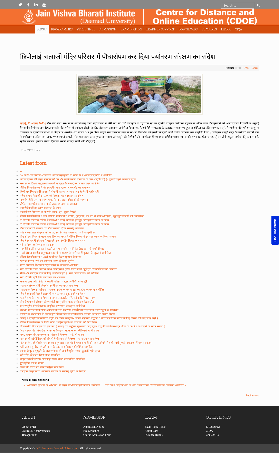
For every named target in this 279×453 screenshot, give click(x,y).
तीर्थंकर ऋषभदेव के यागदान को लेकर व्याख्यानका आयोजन (49, 204)
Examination (131, 29)
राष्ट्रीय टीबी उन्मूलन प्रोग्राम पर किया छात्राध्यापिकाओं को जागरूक (54, 200)
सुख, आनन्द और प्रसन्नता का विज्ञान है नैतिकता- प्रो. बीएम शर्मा (52, 334)
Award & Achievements (36, 431)
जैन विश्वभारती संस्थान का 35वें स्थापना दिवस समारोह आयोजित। (53, 228)
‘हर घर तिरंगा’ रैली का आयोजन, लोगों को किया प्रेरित (47, 261)
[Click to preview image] (139, 94)
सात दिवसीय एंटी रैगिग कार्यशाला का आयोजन (42, 277)
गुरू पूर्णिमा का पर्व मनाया (32, 363)
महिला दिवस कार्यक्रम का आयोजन (37, 245)
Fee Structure (91, 431)
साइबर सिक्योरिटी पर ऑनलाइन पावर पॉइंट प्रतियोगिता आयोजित (52, 359)
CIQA (238, 29)
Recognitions (29, 435)
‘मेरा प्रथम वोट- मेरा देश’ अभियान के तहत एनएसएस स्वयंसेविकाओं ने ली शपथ (59, 330)
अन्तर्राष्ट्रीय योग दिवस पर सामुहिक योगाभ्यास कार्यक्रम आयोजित (52, 306)
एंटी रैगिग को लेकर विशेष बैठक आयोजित (40, 355)
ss (21, 171)
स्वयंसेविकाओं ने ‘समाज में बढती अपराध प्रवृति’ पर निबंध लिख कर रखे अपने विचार (62, 249)
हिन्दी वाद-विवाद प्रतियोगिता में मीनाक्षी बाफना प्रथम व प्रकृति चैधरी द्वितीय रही (59, 191)
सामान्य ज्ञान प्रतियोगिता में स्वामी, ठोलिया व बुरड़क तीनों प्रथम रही (53, 281)
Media (226, 29)
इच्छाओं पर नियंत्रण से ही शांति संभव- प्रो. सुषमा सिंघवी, (48, 212)
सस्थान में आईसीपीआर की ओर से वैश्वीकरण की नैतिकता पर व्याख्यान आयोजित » (145, 385)
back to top (252, 395)
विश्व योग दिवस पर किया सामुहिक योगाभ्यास (42, 367)
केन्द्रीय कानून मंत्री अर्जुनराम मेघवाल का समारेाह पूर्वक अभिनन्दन (53, 371)
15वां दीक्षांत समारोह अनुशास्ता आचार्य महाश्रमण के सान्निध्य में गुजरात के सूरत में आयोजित (65, 253)
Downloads (188, 29)
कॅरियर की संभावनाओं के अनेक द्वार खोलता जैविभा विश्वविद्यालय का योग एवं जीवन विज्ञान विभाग (67, 314)
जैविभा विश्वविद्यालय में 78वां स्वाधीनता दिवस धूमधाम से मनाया (50, 257)
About (42, 29)
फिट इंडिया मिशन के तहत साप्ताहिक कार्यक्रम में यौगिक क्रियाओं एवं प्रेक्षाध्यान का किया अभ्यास (68, 236)
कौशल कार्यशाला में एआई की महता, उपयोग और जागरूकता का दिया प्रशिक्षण (58, 232)
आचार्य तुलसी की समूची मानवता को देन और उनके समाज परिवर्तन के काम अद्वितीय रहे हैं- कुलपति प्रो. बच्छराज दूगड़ (78, 179)
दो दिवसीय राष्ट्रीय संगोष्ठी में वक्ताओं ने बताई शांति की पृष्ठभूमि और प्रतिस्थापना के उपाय (64, 220)
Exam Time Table (155, 426)
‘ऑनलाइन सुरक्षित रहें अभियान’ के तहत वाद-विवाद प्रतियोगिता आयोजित (56, 347)
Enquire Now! (275, 230)
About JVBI (29, 426)
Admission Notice (93, 426)
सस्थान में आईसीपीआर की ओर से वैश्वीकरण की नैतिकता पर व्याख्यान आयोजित (59, 338)
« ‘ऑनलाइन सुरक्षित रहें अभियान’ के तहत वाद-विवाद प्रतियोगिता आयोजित (62, 385)
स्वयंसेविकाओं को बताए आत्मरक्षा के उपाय (40, 208)
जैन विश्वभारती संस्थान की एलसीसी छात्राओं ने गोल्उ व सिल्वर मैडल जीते (57, 302)
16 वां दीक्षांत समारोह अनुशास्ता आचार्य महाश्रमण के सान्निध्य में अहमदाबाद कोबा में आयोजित (66, 175)
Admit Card (151, 431)
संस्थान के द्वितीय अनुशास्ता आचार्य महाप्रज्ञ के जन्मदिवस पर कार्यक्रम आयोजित (60, 183)
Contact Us (212, 435)
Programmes (62, 29)
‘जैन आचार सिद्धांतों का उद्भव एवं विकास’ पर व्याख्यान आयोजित (51, 195)
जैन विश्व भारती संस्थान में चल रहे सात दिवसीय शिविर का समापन (52, 240)
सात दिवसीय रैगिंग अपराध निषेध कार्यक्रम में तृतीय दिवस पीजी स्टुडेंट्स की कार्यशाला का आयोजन (68, 269)
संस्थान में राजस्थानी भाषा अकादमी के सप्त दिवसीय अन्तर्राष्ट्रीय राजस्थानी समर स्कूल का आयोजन (69, 310)
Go (258, 5)
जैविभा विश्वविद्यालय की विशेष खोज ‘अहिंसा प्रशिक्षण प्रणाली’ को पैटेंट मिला (58, 322)
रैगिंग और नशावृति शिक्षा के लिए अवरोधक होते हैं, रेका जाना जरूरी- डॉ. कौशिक (59, 273)
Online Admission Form (97, 435)
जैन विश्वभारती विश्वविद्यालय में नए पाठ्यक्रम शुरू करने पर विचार (52, 294)
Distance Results (154, 435)
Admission (107, 29)
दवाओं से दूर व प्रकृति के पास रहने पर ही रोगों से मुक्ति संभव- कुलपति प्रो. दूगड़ (60, 351)
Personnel (86, 29)
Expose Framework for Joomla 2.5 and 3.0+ (139, 17)
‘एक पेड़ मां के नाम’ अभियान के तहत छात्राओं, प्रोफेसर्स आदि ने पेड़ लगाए (57, 298)
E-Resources (213, 426)
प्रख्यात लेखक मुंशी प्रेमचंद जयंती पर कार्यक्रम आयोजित (49, 285)
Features (209, 29)
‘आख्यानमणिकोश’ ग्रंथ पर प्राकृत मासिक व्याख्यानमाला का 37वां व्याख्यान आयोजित (62, 289)
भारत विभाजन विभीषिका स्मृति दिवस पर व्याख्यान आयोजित (49, 265)
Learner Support (160, 29)
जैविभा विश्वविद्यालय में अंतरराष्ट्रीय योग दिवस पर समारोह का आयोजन (55, 187)
